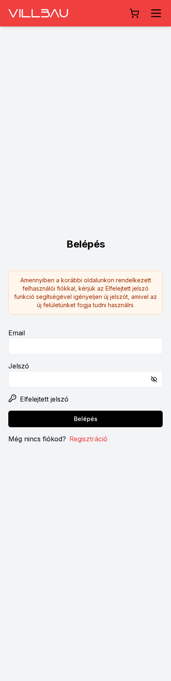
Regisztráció (88, 439)
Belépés (86, 418)
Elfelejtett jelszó (44, 399)
